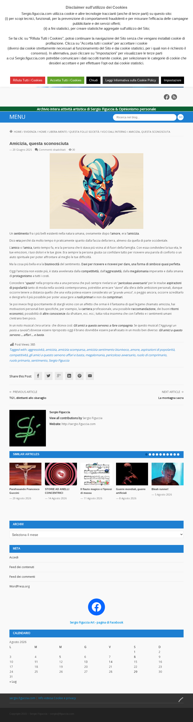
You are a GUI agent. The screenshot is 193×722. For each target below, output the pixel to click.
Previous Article (25, 392)
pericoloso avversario (120, 355)
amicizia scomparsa (71, 349)
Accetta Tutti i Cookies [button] (65, 80)
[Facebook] (38, 376)
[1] (146, 454)
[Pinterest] (80, 376)
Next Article (171, 392)
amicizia (50, 349)
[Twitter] (48, 376)
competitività (18, 355)
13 (86, 662)
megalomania (95, 355)
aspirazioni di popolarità (157, 349)
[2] (150, 454)
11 (36, 662)
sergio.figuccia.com (22, 698)
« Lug (12, 682)
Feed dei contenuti (21, 567)
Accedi (13, 557)
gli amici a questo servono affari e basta (56, 355)
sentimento (39, 360)
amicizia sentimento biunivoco (107, 349)
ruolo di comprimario (151, 355)
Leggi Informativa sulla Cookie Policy (130, 80)
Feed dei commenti (22, 577)
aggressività (36, 349)
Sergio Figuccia (59, 360)
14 (110, 662)
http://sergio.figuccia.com (79, 424)
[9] (174, 454)
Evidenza (30, 131)
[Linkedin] (69, 376)
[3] (153, 454)
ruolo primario (19, 360)
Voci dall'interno (113, 131)
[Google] (59, 376)
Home (18, 131)
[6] (164, 454)
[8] (171, 454)
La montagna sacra (171, 398)
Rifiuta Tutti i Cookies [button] (27, 80)
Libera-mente (58, 131)
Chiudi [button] (93, 80)
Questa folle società (84, 131)
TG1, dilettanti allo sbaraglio (27, 398)
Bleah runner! (160, 489)
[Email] (90, 376)
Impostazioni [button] (172, 80)
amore (134, 349)
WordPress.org (19, 586)
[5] (160, 454)
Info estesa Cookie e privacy (57, 698)
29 (135, 672)
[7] (167, 454)
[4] (157, 454)
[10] (178, 454)
